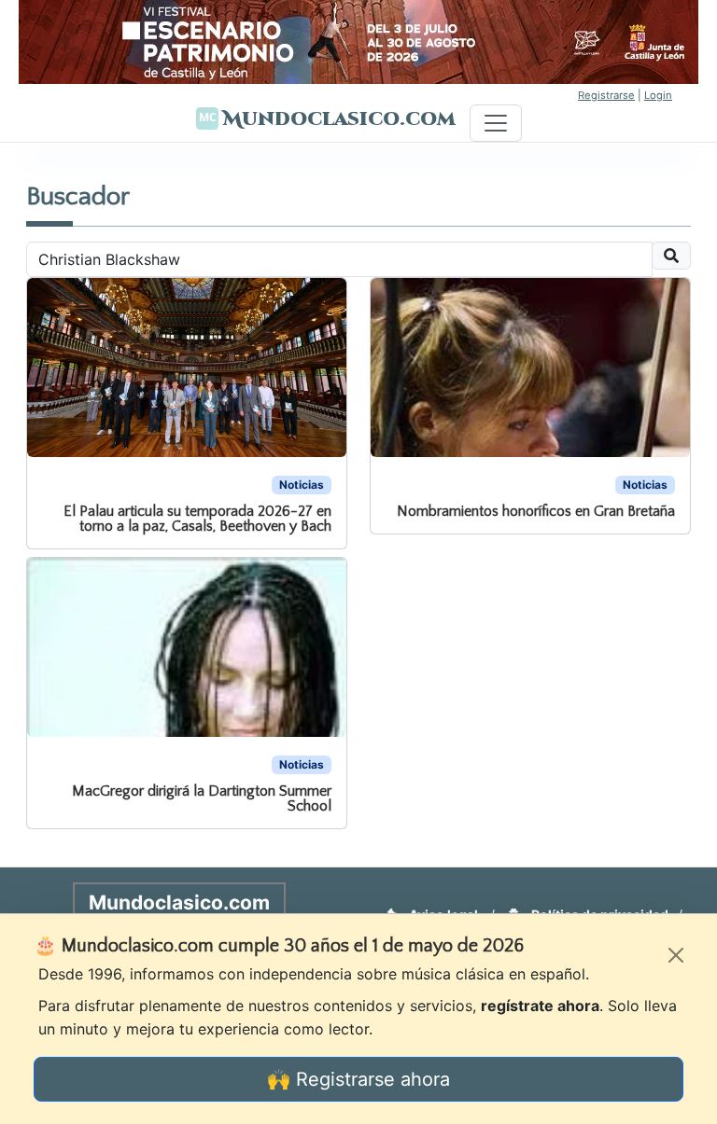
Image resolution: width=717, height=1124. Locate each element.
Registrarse (606, 95)
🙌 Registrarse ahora (358, 1079)
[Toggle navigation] (496, 123)
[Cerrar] (676, 955)
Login (658, 95)
